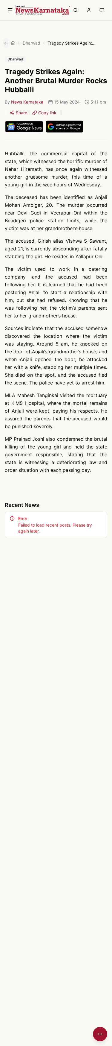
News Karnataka (27, 101)
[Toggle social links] (100, 1034)
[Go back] (6, 43)
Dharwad (31, 42)
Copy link (47, 112)
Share (21, 112)
